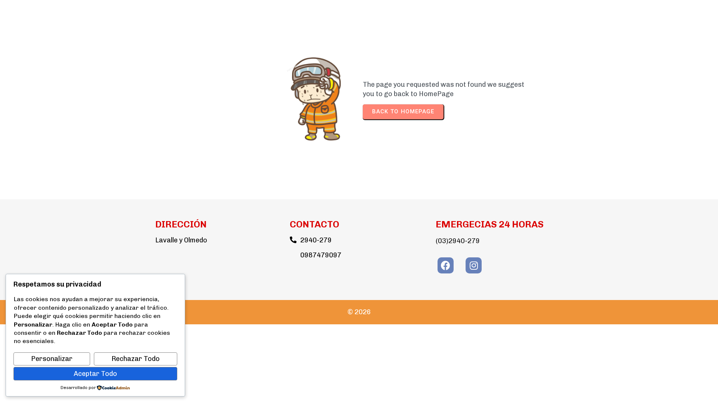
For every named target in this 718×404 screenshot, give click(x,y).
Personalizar (52, 359)
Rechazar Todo (135, 359)
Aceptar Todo (95, 374)
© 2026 (359, 312)
